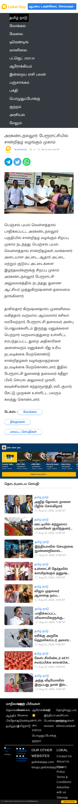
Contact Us (64, 756)
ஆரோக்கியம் (41, 710)
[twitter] (18, 163)
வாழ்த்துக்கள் (65, 720)
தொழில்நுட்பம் (66, 710)
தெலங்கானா (15, 710)
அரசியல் (62, 715)
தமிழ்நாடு (12, 726)
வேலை (22, 715)
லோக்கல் (23, 710)
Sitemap (62, 797)
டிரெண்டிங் (24, 720)
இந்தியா (50, 715)
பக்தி (47, 710)
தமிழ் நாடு (18, 18)
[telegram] (9, 163)
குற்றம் (36, 740)
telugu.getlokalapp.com (47, 767)
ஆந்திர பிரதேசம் (12, 718)
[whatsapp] (27, 163)
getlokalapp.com (42, 762)
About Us (63, 761)
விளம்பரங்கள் (65, 725)
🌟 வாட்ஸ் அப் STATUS (37, 723)
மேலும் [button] (15, 123)
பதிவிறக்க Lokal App (69, 801)
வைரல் (49, 725)
